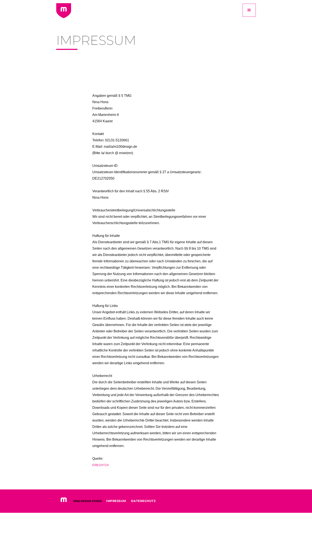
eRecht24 (100, 465)
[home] (63, 10)
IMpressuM (116, 501)
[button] (249, 10)
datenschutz (143, 501)
